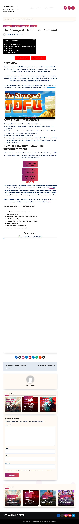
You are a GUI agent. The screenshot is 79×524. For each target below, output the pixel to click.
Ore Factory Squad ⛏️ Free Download (47, 502)
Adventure (16, 26)
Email (7, 455)
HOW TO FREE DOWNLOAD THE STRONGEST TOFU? (20, 47)
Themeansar (51, 521)
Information (49, 8)
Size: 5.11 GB (30, 171)
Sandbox (45, 498)
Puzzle (27, 403)
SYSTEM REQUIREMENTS (13, 50)
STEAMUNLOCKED (10, 6)
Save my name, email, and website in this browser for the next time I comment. (29, 471)
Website (7, 463)
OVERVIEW (8, 43)
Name (7, 448)
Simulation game (12, 399)
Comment (8, 425)
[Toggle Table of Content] (33, 40)
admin (9, 34)
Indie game (34, 26)
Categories (39, 8)
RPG (62, 498)
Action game (7, 26)
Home (32, 8)
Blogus (44, 521)
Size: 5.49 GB (30, 164)
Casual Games (25, 26)
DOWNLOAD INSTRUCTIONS (13, 45)
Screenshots (11, 52)
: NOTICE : (10, 48)
